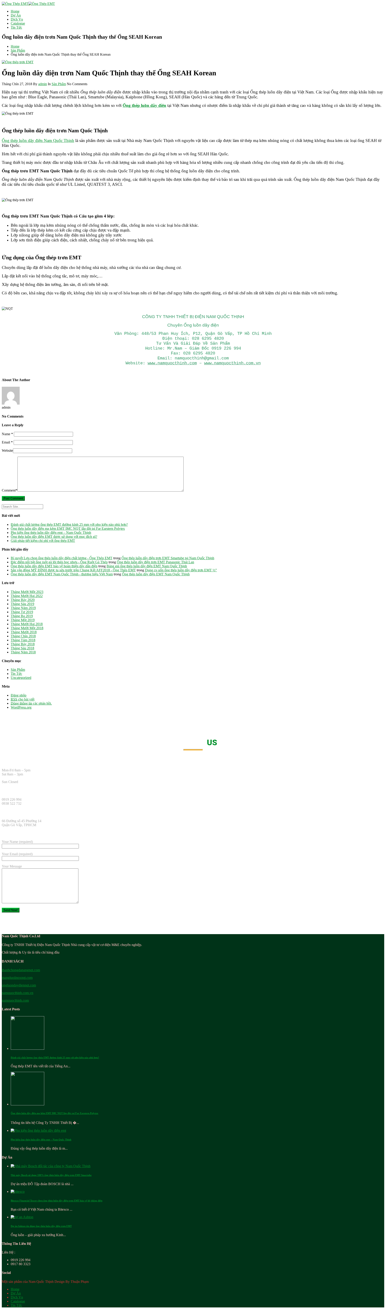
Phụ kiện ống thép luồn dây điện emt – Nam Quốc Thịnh (51, 532)
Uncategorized (21, 678)
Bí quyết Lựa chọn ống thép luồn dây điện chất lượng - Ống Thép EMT (61, 558)
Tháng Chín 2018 (23, 636)
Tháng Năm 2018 (23, 652)
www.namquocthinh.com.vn (232, 363)
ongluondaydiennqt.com (19, 985)
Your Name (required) (17, 842)
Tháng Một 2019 (23, 620)
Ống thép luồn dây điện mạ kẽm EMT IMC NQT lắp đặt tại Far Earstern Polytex (68, 528)
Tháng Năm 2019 (23, 608)
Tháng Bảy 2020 (23, 600)
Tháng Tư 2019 (22, 612)
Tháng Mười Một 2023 (27, 592)
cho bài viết (22, 699)
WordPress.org (21, 707)
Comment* (9, 490)
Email (7, 442)
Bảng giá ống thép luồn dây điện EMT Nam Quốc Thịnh (147, 566)
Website (7, 450)
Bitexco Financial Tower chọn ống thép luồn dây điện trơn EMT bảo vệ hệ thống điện (56, 1200)
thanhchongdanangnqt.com (21, 970)
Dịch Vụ (17, 19)
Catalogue (18, 23)
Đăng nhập (18, 695)
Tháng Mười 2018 (24, 632)
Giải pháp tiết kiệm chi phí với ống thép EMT (43, 541)
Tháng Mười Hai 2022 (27, 596)
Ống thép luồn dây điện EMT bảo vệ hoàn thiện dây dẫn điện (54, 566)
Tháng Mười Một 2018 (27, 628)
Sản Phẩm (18, 50)
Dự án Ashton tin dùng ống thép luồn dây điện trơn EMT (41, 1226)
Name (7, 434)
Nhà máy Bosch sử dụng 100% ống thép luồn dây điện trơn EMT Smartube (51, 1175)
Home (15, 11)
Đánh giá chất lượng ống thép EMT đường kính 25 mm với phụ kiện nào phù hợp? (69, 524)
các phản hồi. (31, 703)
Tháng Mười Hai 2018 (27, 624)
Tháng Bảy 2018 (23, 644)
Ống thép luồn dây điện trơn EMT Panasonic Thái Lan (155, 562)
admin (42, 84)
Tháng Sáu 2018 (22, 648)
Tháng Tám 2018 (23, 640)
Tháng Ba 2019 (22, 616)
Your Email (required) (17, 854)
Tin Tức (16, 27)
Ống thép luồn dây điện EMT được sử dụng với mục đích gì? (54, 536)
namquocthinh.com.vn (17, 993)
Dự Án (16, 15)
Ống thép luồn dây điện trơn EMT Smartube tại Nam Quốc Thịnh (168, 558)
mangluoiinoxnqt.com (17, 978)
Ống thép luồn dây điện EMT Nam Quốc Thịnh (156, 574)
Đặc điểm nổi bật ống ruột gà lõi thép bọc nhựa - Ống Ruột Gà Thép (59, 562)
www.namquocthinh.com (172, 363)
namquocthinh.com (15, 1000)
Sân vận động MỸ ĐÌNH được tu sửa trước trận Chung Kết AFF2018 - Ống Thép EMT (73, 570)
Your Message (12, 866)
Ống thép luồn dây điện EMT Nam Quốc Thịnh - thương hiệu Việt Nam (62, 574)
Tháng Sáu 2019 (22, 604)
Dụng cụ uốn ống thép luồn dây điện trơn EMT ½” (181, 570)
